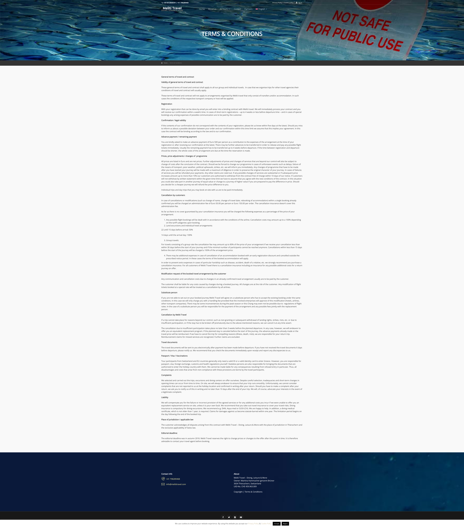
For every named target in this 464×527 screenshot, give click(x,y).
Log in (300, 3)
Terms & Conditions (253, 491)
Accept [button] (276, 524)
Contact (237, 9)
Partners (248, 9)
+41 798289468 (173, 479)
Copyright (238, 491)
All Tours (224, 9)
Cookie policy (289, 3)
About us (212, 9)
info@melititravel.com (176, 484)
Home (202, 9)
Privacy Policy (277, 3)
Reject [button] (285, 524)
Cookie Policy (266, 523)
